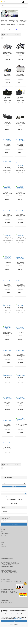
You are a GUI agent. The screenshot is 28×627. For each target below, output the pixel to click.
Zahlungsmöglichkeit (5, 540)
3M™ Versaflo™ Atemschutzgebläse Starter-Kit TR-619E (20, 52)
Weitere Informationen (14, 624)
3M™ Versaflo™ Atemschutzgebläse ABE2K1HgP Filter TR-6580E (7, 332)
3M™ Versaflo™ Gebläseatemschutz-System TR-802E (20, 99)
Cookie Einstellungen (5, 553)
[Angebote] (25, 494)
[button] (2, 35)
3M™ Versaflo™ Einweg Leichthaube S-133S (20, 215)
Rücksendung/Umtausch (5, 533)
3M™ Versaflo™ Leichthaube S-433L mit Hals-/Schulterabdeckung (8, 239)
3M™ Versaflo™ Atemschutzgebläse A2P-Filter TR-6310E (20, 309)
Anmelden (14, 486)
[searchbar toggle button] (19, 1)
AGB (2, 544)
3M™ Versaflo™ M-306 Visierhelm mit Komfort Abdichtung (20, 192)
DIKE (10, 561)
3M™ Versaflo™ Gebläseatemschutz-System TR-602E (7, 99)
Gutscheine (3, 551)
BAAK (2, 561)
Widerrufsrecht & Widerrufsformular (7, 537)
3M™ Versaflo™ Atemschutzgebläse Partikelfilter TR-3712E (7, 285)
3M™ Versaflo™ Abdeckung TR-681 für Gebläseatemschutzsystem (21, 425)
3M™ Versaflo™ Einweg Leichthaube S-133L (7, 215)
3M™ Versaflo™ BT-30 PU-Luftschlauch (7, 261)
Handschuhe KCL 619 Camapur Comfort (14, 499)
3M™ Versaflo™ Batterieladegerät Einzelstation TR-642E (20, 169)
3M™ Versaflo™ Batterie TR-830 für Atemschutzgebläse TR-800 (7, 169)
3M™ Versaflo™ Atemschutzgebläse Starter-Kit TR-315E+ (7, 52)
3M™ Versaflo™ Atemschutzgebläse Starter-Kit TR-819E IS (7, 75)
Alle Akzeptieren (14, 621)
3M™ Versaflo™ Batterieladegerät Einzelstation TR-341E (20, 122)
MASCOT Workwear (15, 563)
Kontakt (2, 542)
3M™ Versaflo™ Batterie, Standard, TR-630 (7, 145)
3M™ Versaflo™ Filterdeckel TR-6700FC (20, 402)
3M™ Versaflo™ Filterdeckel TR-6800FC (7, 425)
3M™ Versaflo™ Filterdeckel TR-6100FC (7, 379)
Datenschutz (3, 546)
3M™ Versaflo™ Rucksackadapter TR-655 (7, 449)
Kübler (14, 562)
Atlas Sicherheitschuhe (11, 559)
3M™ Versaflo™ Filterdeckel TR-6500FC (7, 402)
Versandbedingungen (5, 535)
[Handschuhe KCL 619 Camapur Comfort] (14, 497)
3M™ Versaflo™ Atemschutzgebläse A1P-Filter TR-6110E (20, 285)
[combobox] (10, 35)
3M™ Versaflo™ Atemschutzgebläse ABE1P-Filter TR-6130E (7, 309)
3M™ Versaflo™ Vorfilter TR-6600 (20, 331)
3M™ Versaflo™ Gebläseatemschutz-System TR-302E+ (20, 75)
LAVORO (2, 563)
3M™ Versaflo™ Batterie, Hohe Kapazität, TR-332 (7, 122)
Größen (2, 531)
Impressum (3, 548)
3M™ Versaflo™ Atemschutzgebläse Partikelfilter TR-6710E (20, 355)
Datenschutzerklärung (18, 618)
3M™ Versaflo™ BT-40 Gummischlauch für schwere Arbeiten (20, 262)
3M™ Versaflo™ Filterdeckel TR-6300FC (20, 379)
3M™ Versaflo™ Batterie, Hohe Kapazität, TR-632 (20, 145)
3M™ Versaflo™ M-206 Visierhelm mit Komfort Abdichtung (7, 192)
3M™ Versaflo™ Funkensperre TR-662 (7, 355)
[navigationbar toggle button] (26, 1)
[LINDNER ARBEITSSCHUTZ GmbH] (2, 1)
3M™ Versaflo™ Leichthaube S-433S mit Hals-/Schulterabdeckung (21, 239)
